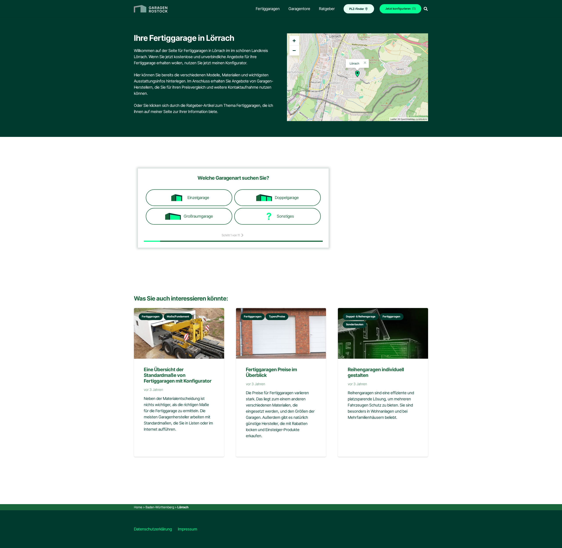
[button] (425, 8)
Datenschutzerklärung (153, 529)
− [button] (294, 50)
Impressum (187, 529)
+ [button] (294, 40)
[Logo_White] (151, 9)
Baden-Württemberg (160, 507)
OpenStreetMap (407, 119)
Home (138, 507)
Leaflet (393, 119)
